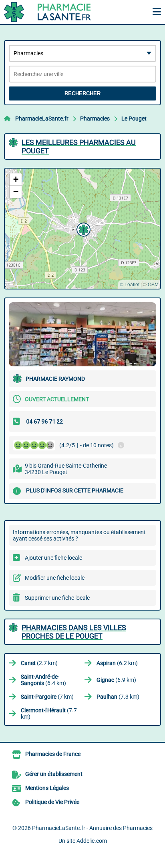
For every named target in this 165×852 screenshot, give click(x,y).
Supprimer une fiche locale (57, 598)
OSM (153, 284)
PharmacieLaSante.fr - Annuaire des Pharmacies (92, 828)
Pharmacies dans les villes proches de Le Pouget (74, 631)
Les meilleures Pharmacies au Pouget (79, 146)
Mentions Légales (47, 788)
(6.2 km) (117, 663)
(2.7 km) (39, 663)
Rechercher (82, 93)
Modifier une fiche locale (55, 578)
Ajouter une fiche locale (53, 558)
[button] (82, 229)
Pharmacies (95, 118)
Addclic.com (91, 841)
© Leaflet (129, 284)
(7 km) (47, 696)
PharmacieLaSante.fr (41, 118)
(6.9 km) (116, 680)
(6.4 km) (43, 679)
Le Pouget (134, 118)
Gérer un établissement (53, 774)
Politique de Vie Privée (52, 802)
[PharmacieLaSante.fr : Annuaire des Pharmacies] (54, 12)
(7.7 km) (49, 713)
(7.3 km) (118, 696)
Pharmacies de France (52, 754)
